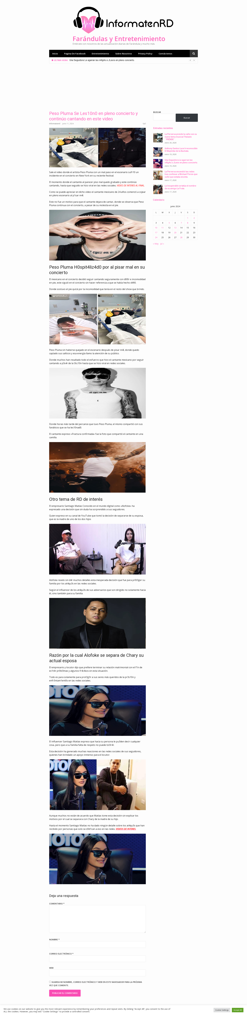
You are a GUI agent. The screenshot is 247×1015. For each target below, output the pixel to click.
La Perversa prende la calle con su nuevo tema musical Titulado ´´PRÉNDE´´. (181, 137)
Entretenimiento (100, 53)
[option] (132, 60)
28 (181, 237)
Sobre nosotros (123, 53)
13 (175, 227)
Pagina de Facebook (74, 53)
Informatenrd (54, 123)
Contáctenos (165, 53)
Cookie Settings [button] (222, 1010)
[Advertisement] (123, 85)
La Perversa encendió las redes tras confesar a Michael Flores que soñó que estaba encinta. (115, 60)
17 (156, 232)
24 (156, 237)
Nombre (54, 939)
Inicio (55, 53)
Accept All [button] (238, 1010)
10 (156, 227)
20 (175, 232)
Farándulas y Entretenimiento (119, 38)
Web (51, 967)
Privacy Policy (145, 53)
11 (162, 227)
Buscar (157, 112)
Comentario (56, 903)
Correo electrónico (61, 953)
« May (156, 243)
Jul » (162, 243)
